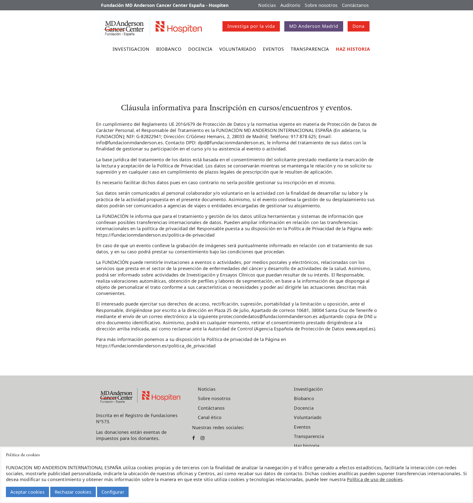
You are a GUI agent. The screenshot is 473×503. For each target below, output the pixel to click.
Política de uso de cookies (375, 479)
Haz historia (353, 49)
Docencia (200, 49)
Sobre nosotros (321, 5)
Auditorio (290, 5)
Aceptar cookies (27, 492)
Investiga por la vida (251, 26)
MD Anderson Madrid (313, 26)
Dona (359, 26)
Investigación (308, 389)
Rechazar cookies (73, 492)
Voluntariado (237, 49)
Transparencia (310, 49)
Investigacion (131, 49)
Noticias (267, 5)
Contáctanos (355, 5)
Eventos (273, 49)
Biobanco (169, 49)
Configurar (112, 492)
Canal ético (209, 417)
